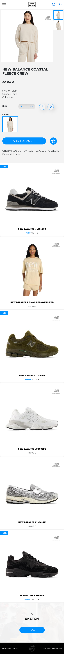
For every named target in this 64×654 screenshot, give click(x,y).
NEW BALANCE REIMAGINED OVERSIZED (32, 302)
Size (4, 106)
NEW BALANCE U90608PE (32, 449)
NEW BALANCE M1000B (32, 595)
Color (5, 114)
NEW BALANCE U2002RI (32, 375)
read (32, 629)
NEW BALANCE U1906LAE (32, 522)
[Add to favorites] (53, 141)
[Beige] (10, 124)
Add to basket (24, 140)
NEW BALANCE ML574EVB (32, 229)
